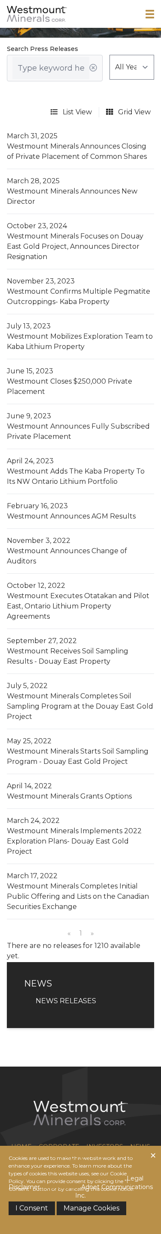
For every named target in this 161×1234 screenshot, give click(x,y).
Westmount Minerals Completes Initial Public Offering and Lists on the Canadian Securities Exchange (78, 896)
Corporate (59, 1147)
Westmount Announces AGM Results (71, 516)
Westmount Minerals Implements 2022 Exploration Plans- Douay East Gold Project (74, 841)
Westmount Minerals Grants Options (69, 796)
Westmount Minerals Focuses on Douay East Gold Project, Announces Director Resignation (75, 246)
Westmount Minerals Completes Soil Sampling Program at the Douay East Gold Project (80, 706)
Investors (104, 1147)
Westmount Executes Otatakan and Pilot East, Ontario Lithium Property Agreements (78, 606)
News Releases (66, 1001)
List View (76, 112)
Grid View (133, 112)
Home (21, 1147)
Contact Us (81, 1159)
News (140, 1147)
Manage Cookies (91, 1208)
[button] (150, 14)
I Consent (31, 1208)
